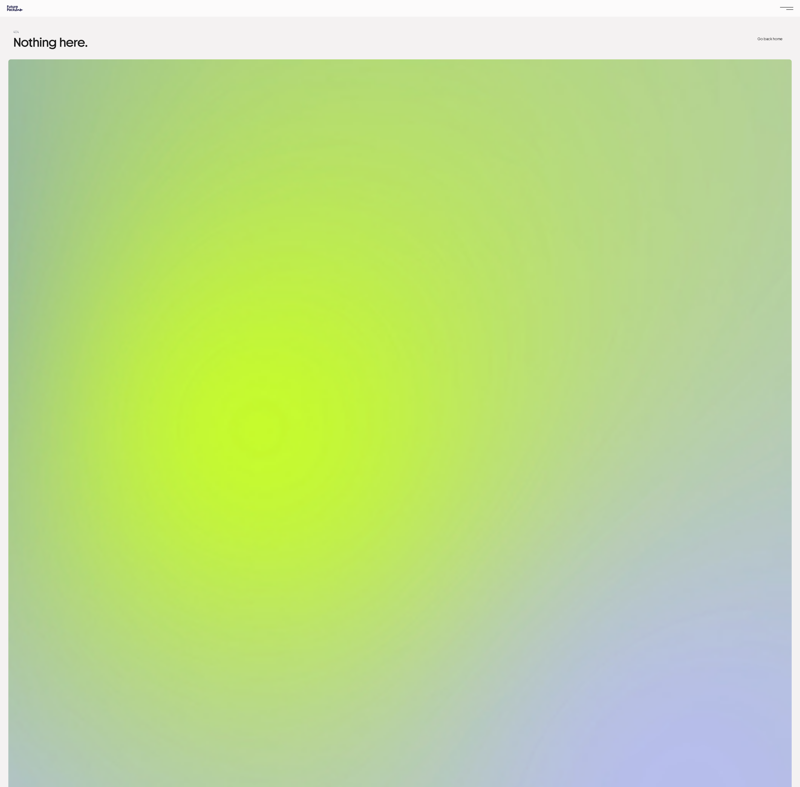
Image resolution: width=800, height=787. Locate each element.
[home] (15, 8)
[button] (786, 8)
